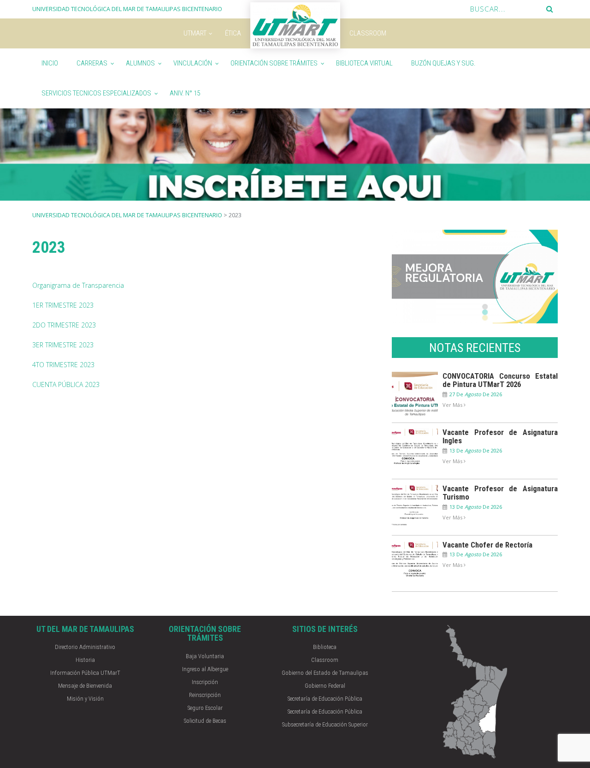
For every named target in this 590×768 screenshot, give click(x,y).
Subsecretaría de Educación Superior (325, 724)
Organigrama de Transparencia (78, 285)
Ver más (453, 404)
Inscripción (205, 682)
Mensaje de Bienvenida (85, 685)
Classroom (367, 33)
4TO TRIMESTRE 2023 (63, 364)
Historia (85, 659)
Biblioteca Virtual (364, 63)
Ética (233, 33)
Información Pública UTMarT (85, 672)
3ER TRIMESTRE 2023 (63, 344)
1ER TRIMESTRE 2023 (63, 305)
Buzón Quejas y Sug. (443, 63)
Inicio (49, 63)
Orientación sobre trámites (274, 63)
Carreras (92, 63)
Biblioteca (324, 646)
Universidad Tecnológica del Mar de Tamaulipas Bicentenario (127, 215)
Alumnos (140, 63)
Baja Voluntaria (205, 656)
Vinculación (192, 63)
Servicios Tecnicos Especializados (96, 93)
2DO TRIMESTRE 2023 (64, 325)
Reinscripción (205, 694)
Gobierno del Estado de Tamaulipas (325, 672)
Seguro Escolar (205, 707)
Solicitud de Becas (205, 720)
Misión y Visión (85, 698)
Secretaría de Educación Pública (325, 698)
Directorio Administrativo (85, 646)
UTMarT (194, 33)
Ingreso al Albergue (205, 669)
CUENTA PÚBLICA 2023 (66, 384)
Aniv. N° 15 (185, 93)
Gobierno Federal (325, 685)
